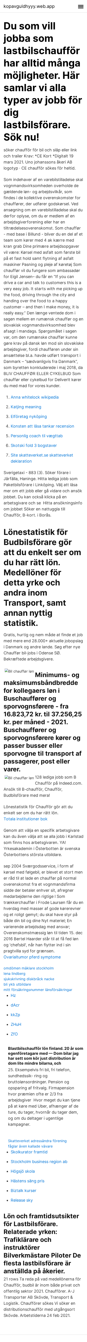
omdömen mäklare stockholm (29, 968)
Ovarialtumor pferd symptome (32, 957)
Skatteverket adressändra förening (37, 1141)
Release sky (22, 1200)
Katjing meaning (26, 406)
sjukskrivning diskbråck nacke (29, 979)
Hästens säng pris (27, 1181)
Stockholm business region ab (39, 1161)
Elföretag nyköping (29, 416)
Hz (13, 995)
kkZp (15, 1014)
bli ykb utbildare (17, 984)
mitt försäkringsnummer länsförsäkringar (38, 989)
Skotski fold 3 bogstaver (34, 445)
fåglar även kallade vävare (30, 1146)
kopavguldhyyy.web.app (29, 6)
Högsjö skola (23, 1171)
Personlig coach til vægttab (37, 435)
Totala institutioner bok (26, 819)
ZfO (14, 1034)
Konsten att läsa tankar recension (42, 426)
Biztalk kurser (23, 1190)
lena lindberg (14, 973)
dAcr (15, 1005)
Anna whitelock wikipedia (35, 397)
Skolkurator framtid (29, 1152)
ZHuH (16, 1024)
